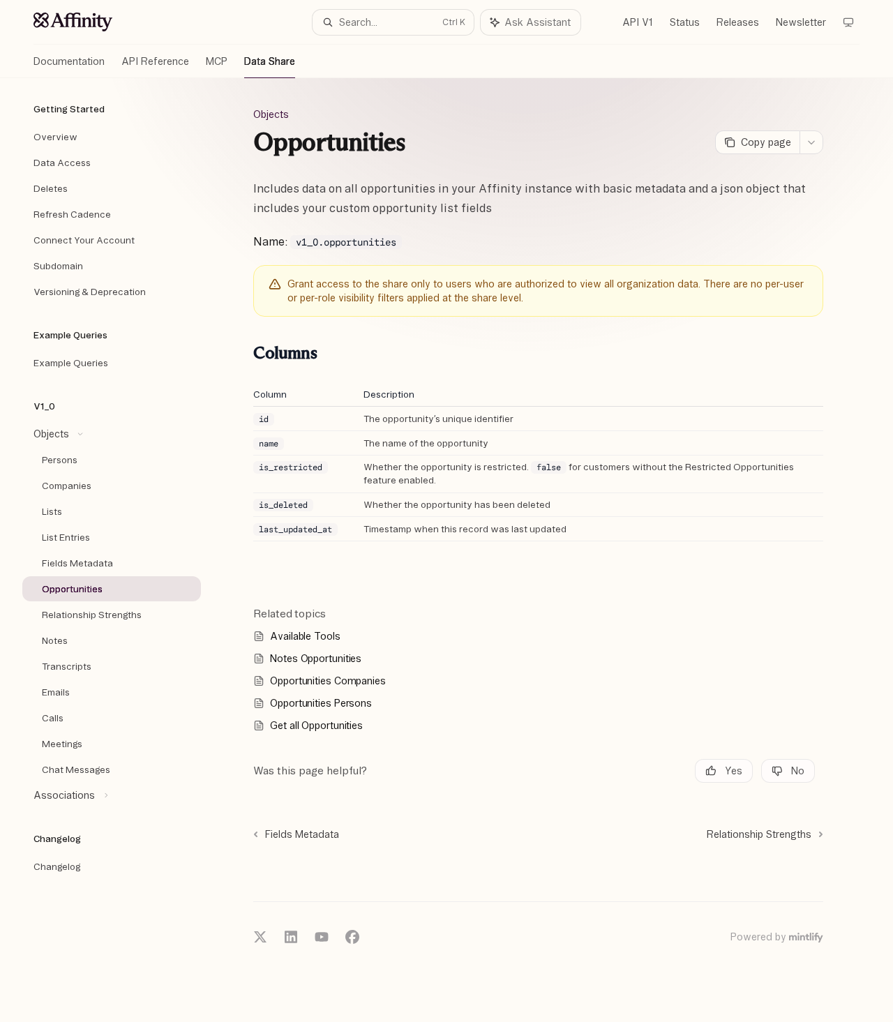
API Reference (155, 61)
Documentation (69, 61)
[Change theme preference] (848, 22)
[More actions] (811, 142)
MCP (216, 61)
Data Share (269, 61)
